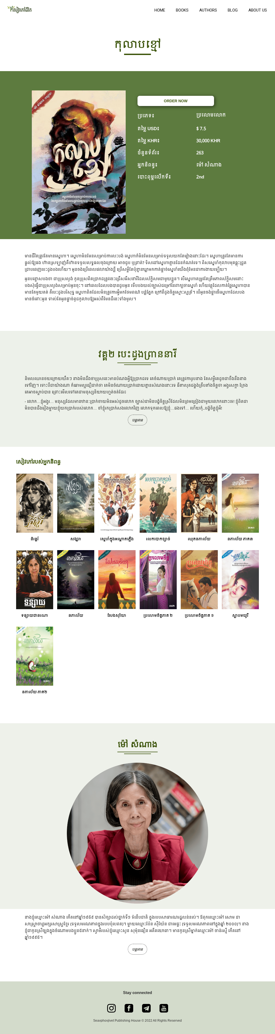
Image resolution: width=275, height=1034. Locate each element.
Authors (208, 10)
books (182, 10)
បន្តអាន (137, 420)
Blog (233, 10)
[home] (76, 9)
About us (257, 10)
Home (159, 10)
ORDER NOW (175, 101)
